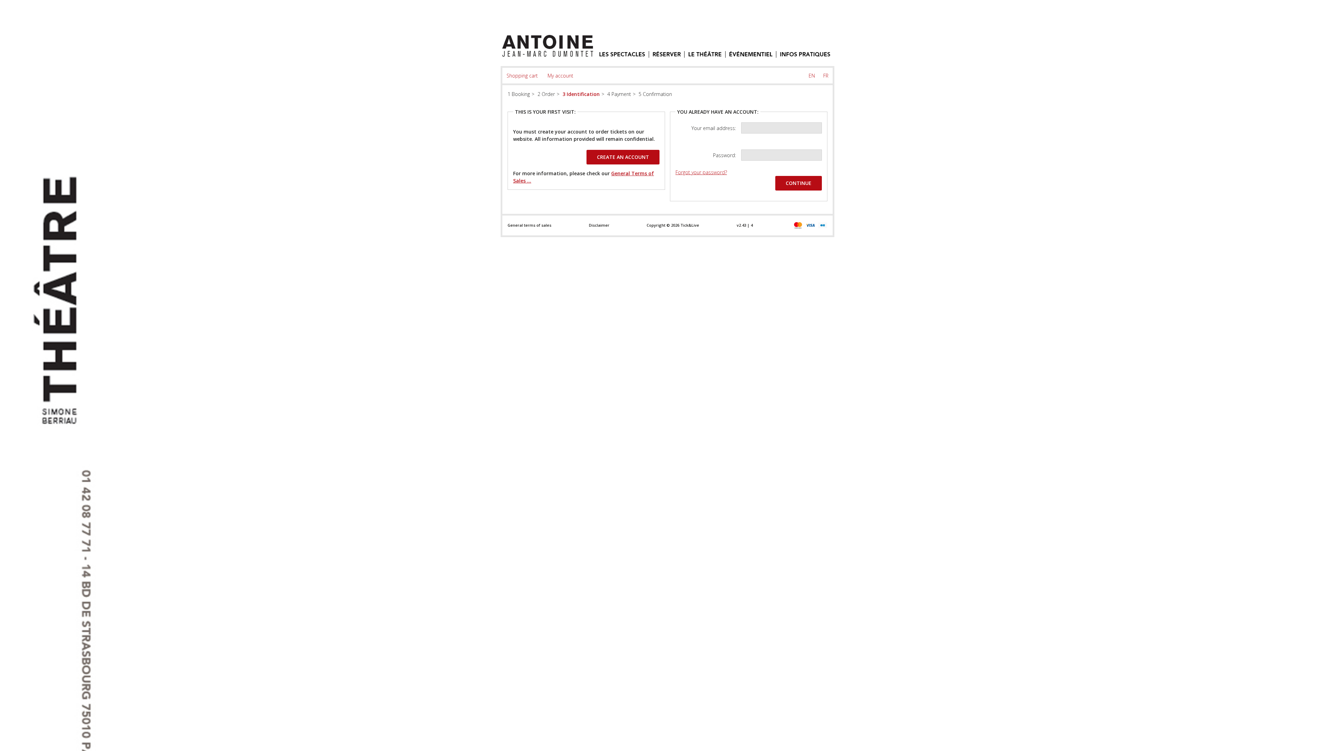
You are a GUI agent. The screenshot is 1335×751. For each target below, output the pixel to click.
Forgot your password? (701, 172)
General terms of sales (529, 225)
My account (560, 75)
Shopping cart (522, 75)
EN (812, 75)
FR (825, 75)
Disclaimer (599, 225)
